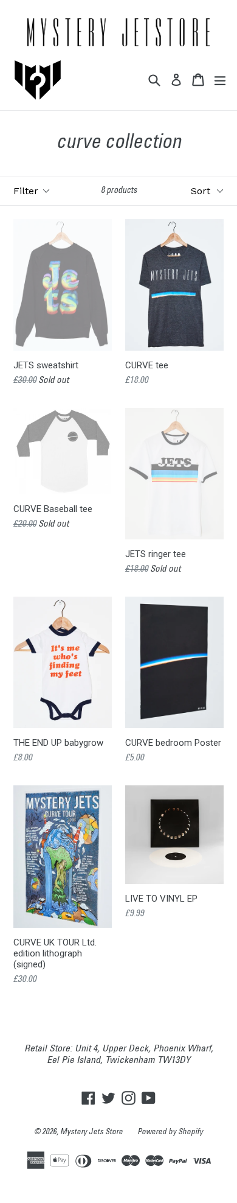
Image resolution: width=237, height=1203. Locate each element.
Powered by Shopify (170, 1133)
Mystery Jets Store (91, 1133)
